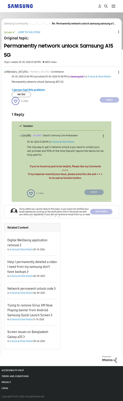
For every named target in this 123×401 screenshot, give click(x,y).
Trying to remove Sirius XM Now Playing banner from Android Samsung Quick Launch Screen (29, 310)
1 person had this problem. (29, 90)
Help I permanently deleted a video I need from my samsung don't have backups (32, 267)
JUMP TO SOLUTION (29, 32)
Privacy (6, 382)
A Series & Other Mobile (99, 76)
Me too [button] (21, 94)
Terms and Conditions (15, 376)
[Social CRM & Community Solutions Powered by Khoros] (109, 359)
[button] (113, 72)
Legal (5, 388)
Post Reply (101, 211)
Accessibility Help (13, 370)
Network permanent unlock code (30, 288)
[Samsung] (20, 5)
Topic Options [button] (113, 31)
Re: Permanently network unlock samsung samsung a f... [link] (83, 23)
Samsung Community (16, 23)
